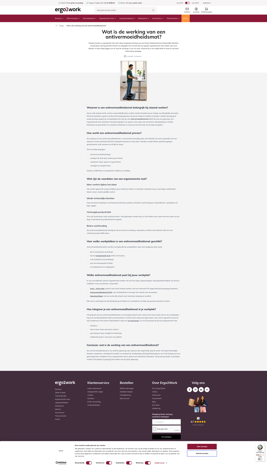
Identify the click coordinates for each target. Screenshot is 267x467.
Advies (154, 392)
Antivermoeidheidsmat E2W (101, 292)
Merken (58, 409)
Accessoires (156, 18)
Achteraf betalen (93, 405)
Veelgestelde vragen (95, 392)
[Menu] (263, 445)
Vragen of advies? (95, 3)
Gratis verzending (94, 402)
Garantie (90, 398)
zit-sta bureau (133, 321)
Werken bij (156, 408)
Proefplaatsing (125, 395)
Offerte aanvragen (127, 388)
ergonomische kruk (103, 256)
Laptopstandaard (126, 18)
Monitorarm (142, 18)
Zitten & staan (72, 18)
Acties (185, 18)
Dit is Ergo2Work (158, 388)
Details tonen (159, 463)
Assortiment (156, 398)
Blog (154, 402)
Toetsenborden (88, 18)
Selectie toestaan (202, 453)
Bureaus (58, 18)
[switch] (109, 462)
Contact (90, 395)
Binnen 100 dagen (131, 3)
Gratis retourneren (94, 388)
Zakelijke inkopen (126, 392)
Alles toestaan (202, 446)
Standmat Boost (96, 296)
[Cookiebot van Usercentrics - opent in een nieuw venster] (61, 462)
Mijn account (124, 398)
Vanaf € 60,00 (66, 3)
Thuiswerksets (172, 18)
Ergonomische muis (106, 18)
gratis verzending (77, 3)
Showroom (156, 395)
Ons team (155, 405)
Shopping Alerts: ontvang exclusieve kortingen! (162, 415)
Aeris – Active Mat (97, 289)
